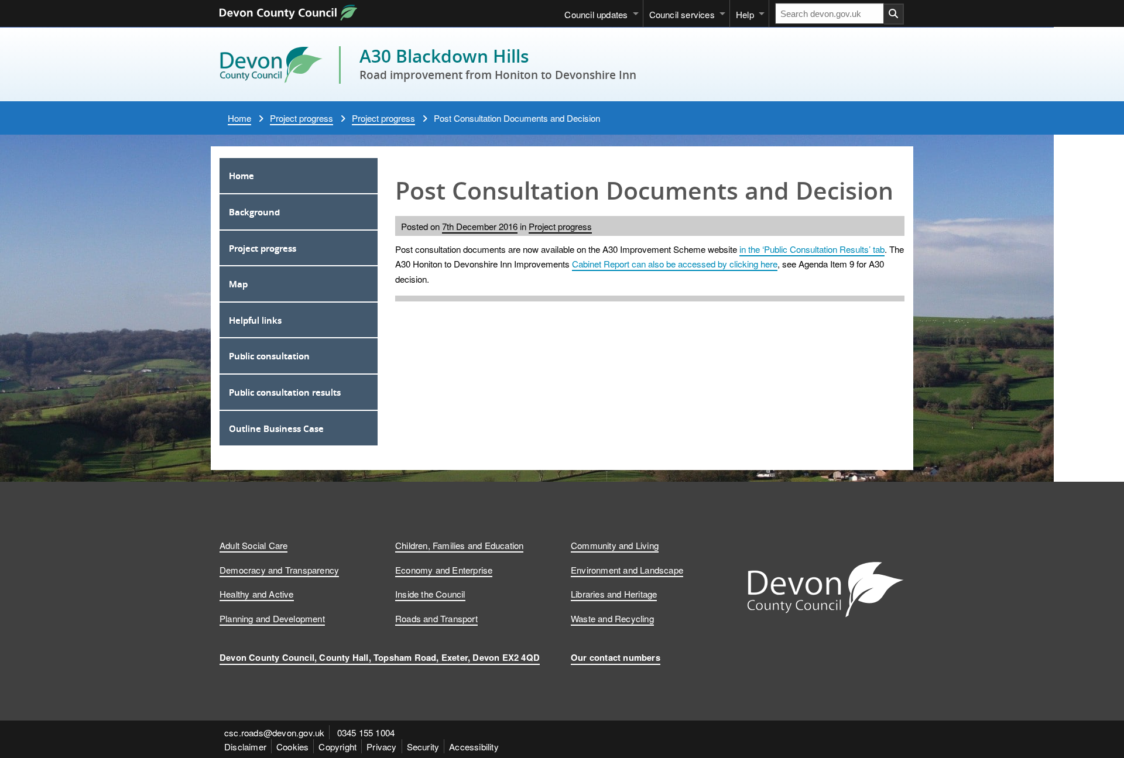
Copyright (337, 746)
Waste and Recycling (612, 618)
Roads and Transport (436, 618)
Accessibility (474, 746)
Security (423, 746)
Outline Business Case (276, 428)
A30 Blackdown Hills (444, 56)
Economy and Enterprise (443, 569)
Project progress (301, 117)
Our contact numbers (615, 657)
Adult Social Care (253, 545)
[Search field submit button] (894, 14)
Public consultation (269, 356)
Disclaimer (245, 746)
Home (239, 117)
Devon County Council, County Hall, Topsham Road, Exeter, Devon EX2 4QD (380, 657)
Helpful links (255, 320)
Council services (682, 14)
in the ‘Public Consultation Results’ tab (812, 248)
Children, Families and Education (459, 545)
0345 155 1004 (366, 732)
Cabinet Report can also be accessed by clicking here (674, 263)
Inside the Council (430, 593)
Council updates (596, 14)
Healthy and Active (257, 593)
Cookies (292, 746)
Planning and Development (272, 618)
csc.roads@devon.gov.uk (274, 732)
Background (254, 212)
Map (238, 284)
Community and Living (615, 545)
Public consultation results (285, 392)
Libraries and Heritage (614, 593)
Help (745, 14)
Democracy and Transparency (279, 569)
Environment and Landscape (627, 569)
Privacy (381, 746)
